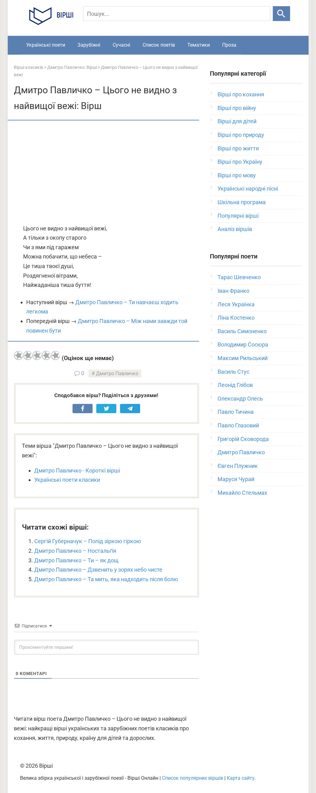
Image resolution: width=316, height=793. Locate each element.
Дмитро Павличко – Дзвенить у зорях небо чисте (98, 569)
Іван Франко (233, 290)
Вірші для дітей (237, 121)
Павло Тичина (236, 412)
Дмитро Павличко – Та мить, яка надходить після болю (106, 579)
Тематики (198, 45)
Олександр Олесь (240, 398)
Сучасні (121, 45)
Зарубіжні (88, 45)
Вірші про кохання (241, 94)
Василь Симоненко (242, 331)
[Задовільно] (37, 355)
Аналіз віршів (235, 229)
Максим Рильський (243, 358)
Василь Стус (233, 371)
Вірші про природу (241, 135)
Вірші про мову (237, 175)
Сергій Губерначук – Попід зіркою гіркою (87, 541)
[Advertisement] (106, 173)
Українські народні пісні (248, 188)
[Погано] (27, 355)
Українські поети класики (67, 479)
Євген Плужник (238, 466)
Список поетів (159, 45)
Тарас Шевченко (239, 277)
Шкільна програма (242, 202)
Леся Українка (236, 304)
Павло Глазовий (238, 425)
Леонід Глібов (235, 385)
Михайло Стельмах (242, 492)
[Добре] (46, 355)
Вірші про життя (238, 148)
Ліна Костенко (236, 317)
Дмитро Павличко (117, 373)
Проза (229, 45)
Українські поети (45, 45)
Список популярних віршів (192, 778)
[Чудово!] (55, 355)
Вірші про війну (237, 108)
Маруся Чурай (236, 479)
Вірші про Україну (240, 161)
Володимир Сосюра (243, 344)
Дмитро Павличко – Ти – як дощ (76, 560)
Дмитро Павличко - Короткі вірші (77, 470)
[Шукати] (281, 13)
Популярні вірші (238, 215)
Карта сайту (240, 778)
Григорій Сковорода (243, 439)
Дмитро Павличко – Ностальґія (75, 551)
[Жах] (18, 355)
